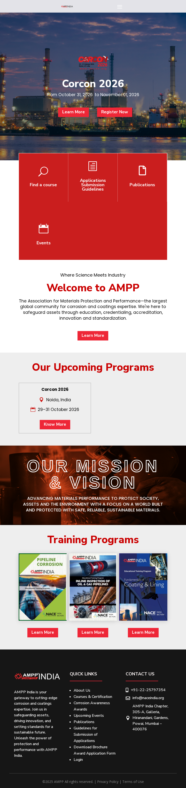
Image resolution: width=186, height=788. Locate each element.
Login (78, 759)
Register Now (114, 112)
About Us (82, 690)
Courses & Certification (93, 696)
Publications (84, 722)
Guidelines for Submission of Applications (86, 734)
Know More (55, 424)
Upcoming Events (89, 715)
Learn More (73, 112)
